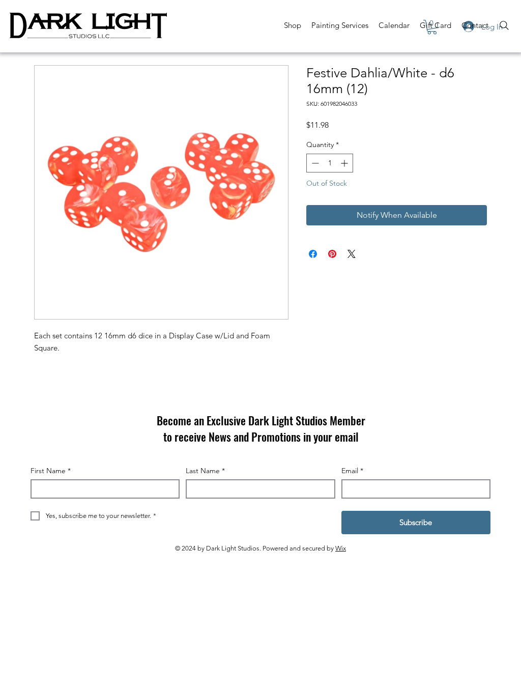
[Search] (504, 25)
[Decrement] (314, 163)
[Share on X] (351, 254)
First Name (51, 470)
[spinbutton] (330, 163)
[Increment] (345, 163)
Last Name (205, 470)
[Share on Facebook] (313, 254)
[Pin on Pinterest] (332, 254)
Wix (340, 548)
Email (352, 470)
